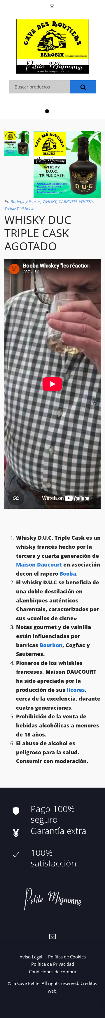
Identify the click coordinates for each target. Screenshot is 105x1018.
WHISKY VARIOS (18, 208)
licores (76, 689)
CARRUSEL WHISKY (75, 201)
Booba (67, 573)
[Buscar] (83, 86)
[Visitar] (52, 5)
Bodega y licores (25, 201)
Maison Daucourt (39, 564)
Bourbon (51, 645)
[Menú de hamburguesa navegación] (58, 110)
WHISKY (49, 201)
